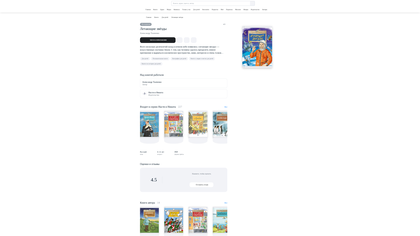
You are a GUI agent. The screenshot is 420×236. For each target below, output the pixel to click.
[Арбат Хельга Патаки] (198, 124)
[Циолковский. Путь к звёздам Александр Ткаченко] (149, 220)
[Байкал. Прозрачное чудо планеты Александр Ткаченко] (222, 220)
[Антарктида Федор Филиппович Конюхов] (222, 124)
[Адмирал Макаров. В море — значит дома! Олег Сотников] (149, 124)
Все (226, 107)
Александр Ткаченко (149, 33)
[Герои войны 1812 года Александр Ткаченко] (173, 220)
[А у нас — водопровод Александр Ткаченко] (173, 124)
